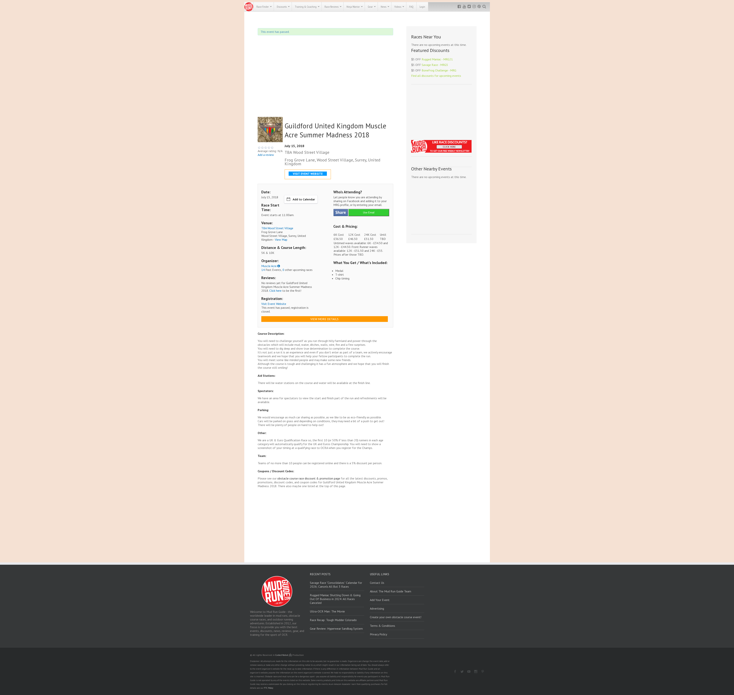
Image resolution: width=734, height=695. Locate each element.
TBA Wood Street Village (277, 228)
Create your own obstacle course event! (395, 617)
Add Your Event (380, 600)
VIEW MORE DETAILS (324, 319)
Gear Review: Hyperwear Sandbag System (336, 628)
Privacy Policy (378, 634)
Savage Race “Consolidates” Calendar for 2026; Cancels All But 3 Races (336, 584)
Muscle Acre (269, 266)
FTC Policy (268, 688)
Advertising (377, 608)
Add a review (266, 155)
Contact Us (377, 583)
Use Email (368, 212)
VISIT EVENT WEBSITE (308, 174)
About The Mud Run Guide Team (390, 591)
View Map (281, 239)
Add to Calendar (304, 199)
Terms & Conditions (382, 626)
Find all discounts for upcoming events (436, 76)
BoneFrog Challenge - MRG (439, 70)
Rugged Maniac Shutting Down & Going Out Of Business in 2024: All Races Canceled (335, 599)
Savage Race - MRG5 (435, 65)
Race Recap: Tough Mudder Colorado (333, 620)
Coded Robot (282, 655)
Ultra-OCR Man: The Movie (327, 611)
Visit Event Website (273, 304)
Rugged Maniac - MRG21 (437, 59)
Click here (275, 290)
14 (263, 270)
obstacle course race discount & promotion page (308, 478)
